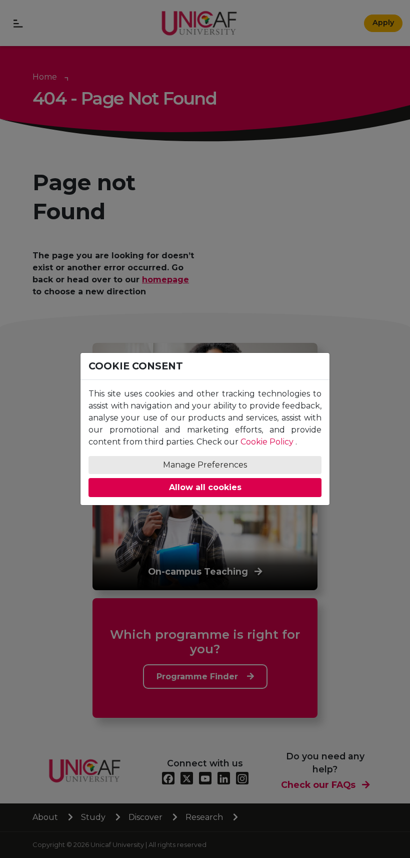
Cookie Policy (267, 442)
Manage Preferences (205, 465)
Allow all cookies (205, 487)
